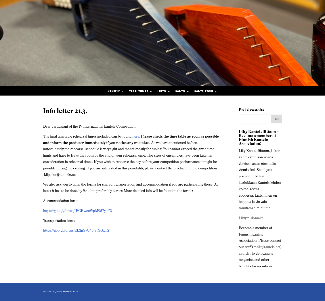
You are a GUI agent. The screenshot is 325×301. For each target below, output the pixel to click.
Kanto (180, 91)
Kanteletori (203, 91)
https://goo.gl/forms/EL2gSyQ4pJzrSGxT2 (76, 231)
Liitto (161, 91)
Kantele (114, 91)
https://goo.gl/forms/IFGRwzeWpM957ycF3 (77, 211)
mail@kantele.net (266, 247)
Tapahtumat (138, 91)
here (135, 137)
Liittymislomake (251, 218)
